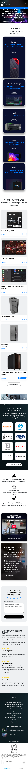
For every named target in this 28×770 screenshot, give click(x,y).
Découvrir (14, 52)
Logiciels (14, 711)
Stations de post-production (14, 706)
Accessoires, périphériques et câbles (14, 704)
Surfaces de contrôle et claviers (14, 702)
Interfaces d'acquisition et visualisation (14, 708)
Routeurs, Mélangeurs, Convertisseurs (14, 717)
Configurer (23, 377)
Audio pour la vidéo (14, 722)
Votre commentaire (9, 601)
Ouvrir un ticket (9, 575)
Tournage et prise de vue (14, 700)
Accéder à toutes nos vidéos (14, 538)
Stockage (14, 719)
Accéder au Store (14, 384)
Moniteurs (14, 715)
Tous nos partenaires (14, 464)
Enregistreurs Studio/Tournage (14, 713)
